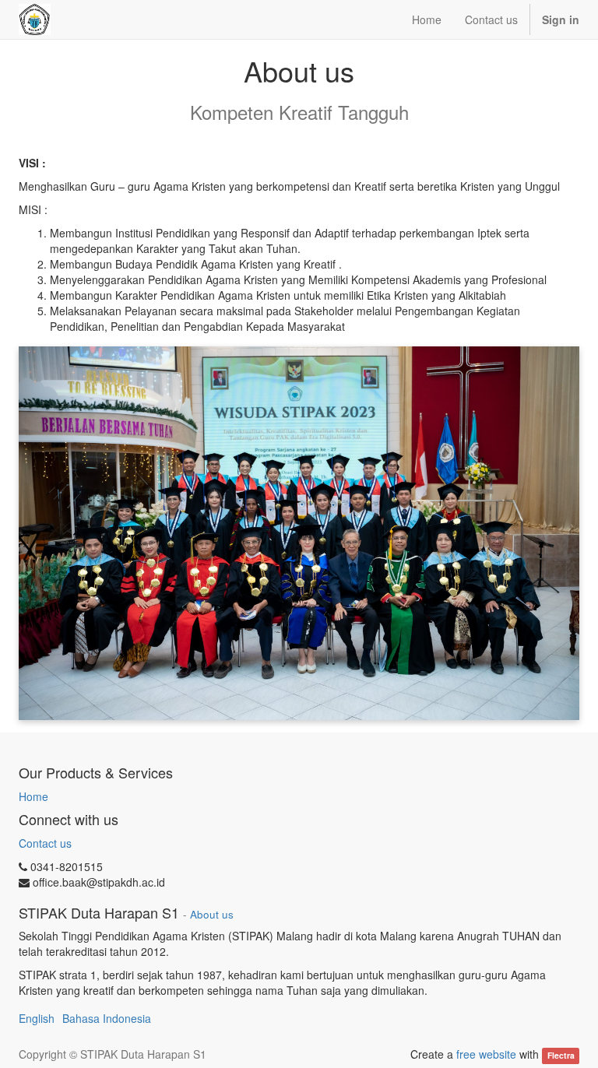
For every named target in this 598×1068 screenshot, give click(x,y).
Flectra (561, 1055)
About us (212, 914)
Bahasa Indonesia (106, 1018)
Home (33, 796)
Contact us (45, 843)
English (37, 1018)
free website (486, 1054)
